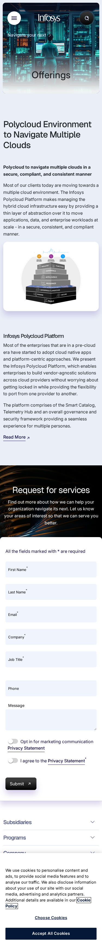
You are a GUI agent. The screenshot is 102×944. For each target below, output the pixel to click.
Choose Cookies (51, 917)
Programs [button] (14, 837)
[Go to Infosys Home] (50, 18)
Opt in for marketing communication (50, 745)
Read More (14, 437)
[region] (51, 898)
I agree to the (52, 760)
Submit (17, 783)
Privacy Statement (26, 748)
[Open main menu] (14, 18)
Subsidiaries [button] (17, 822)
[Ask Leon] (87, 18)
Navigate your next (27, 35)
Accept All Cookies (51, 933)
